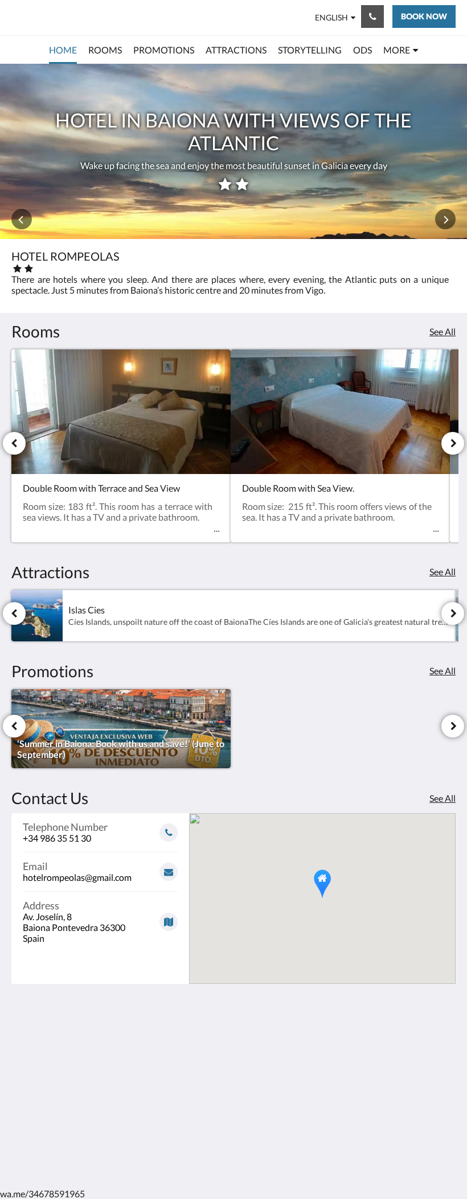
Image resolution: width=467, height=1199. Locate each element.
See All (442, 331)
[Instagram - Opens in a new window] (444, 1048)
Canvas (260, 1152)
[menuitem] (63, 50)
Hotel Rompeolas (54, 17)
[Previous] (14, 443)
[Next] (452, 443)
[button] (322, 884)
